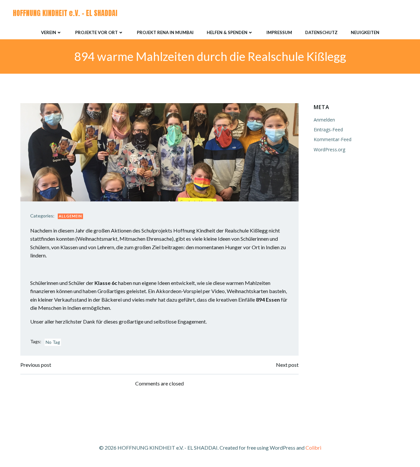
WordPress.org (329, 149)
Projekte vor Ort (96, 32)
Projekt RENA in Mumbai (165, 32)
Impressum (279, 32)
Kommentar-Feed (332, 139)
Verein (48, 32)
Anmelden (324, 120)
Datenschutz (321, 32)
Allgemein (70, 216)
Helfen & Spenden (227, 32)
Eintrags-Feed (328, 129)
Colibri (313, 447)
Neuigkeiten (365, 32)
